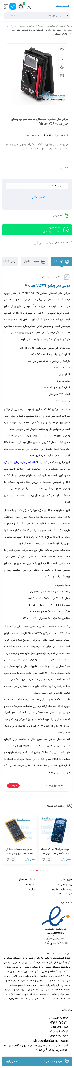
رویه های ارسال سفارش (62, 889)
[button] (43, 870)
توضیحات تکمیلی (32, 261)
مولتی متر (67, 30)
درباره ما (31, 889)
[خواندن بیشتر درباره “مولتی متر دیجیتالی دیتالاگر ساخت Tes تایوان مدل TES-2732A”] (13, 859)
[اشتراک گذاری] (61, 67)
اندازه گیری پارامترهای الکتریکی (23, 26)
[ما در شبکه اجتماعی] (12, 6)
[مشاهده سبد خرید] (21, 6)
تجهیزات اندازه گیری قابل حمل (52, 26)
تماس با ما (30, 884)
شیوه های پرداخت (64, 894)
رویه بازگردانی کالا (65, 884)
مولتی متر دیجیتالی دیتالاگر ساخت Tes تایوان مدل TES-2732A (19, 853)
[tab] (61, 261)
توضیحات (59, 261)
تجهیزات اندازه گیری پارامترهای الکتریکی (25, 462)
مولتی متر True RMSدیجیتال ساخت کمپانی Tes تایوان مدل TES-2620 (55, 853)
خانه (70, 26)
